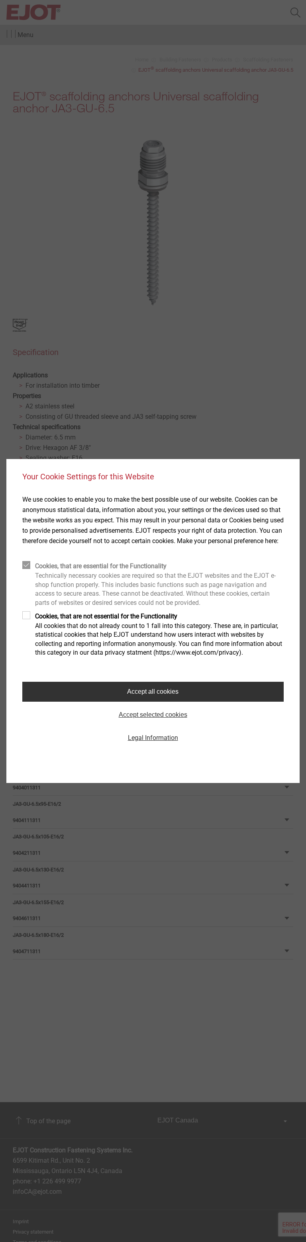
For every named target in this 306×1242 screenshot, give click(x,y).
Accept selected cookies (153, 714)
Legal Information (153, 738)
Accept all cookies (152, 691)
